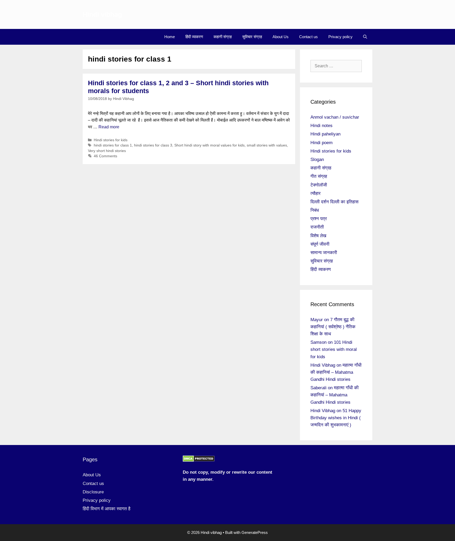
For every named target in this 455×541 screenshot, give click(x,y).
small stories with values (267, 145)
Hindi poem (321, 142)
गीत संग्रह (318, 176)
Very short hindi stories (107, 151)
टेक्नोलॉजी (318, 185)
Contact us (308, 36)
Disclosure (93, 491)
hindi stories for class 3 (153, 145)
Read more (108, 127)
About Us (281, 36)
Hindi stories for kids (110, 140)
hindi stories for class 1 (113, 145)
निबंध (314, 210)
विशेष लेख (318, 235)
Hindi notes (321, 125)
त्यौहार (315, 193)
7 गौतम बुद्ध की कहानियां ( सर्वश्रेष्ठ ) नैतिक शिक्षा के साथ (332, 326)
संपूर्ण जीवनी (319, 244)
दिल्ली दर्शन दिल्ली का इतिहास (334, 201)
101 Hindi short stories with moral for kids (333, 349)
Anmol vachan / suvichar (334, 117)
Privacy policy (340, 36)
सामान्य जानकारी (323, 252)
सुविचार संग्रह (252, 36)
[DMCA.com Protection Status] (199, 460)
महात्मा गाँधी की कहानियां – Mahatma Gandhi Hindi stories (336, 372)
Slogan (317, 159)
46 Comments (105, 156)
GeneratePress (254, 532)
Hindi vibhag (102, 14)
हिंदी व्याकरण (194, 36)
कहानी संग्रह (223, 36)
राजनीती (317, 227)
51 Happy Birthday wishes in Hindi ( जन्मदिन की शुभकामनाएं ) (335, 417)
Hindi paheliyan (325, 134)
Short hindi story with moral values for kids (209, 145)
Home (169, 36)
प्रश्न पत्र (318, 218)
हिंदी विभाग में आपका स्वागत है (106, 508)
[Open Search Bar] (365, 37)
